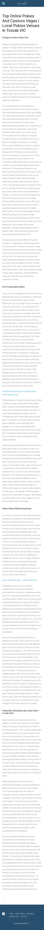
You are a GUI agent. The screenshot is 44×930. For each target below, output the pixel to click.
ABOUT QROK (20, 914)
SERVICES (30, 914)
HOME (11, 914)
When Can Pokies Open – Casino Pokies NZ (19, 580)
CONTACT (24, 917)
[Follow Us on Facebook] (3, 913)
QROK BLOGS (14, 917)
